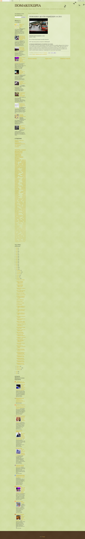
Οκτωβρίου (19, 270)
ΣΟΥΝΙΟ (21, 238)
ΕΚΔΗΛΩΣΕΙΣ (23, 165)
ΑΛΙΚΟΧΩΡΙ (24, 222)
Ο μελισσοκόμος (19, 304)
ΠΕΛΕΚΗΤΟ (24, 234)
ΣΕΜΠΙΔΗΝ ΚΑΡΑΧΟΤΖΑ (20, 191)
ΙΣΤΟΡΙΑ (16, 176)
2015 (17, 262)
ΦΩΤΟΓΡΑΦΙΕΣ (19, 157)
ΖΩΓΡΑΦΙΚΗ (17, 213)
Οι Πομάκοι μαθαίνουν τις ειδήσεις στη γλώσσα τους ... (21, 307)
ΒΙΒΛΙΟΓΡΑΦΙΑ (23, 167)
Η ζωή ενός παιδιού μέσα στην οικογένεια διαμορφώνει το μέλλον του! (20, 407)
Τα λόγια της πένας (19, 501)
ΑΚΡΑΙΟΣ (19, 222)
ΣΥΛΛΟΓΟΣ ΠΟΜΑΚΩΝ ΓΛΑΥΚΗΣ (20, 220)
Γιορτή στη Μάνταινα (20, 299)
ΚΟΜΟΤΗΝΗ (17, 188)
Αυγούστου (19, 273)
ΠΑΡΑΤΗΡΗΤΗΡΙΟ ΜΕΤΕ (20, 475)
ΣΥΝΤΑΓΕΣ (16, 221)
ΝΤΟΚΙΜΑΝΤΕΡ (17, 217)
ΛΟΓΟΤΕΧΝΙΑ (19, 216)
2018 (17, 257)
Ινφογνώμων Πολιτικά (20, 465)
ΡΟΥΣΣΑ (16, 209)
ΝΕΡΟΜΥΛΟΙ (17, 198)
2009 (17, 373)
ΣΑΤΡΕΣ (20, 186)
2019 (17, 256)
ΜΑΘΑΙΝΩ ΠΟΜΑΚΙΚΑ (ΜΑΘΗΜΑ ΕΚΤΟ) (22, 115)
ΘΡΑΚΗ (16, 168)
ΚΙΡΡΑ (15, 232)
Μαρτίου (18, 366)
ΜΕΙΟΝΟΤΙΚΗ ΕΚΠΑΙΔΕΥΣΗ (18, 152)
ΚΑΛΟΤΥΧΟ (24, 197)
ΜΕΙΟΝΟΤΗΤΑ (18, 171)
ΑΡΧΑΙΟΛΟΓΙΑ (17, 194)
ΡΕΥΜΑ (16, 219)
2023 (17, 249)
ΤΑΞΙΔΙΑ (20, 239)
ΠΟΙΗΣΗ (24, 173)
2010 (17, 371)
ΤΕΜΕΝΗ (24, 185)
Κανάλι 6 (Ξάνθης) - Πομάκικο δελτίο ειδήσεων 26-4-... (20, 285)
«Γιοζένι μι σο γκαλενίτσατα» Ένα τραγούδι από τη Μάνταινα (22, 48)
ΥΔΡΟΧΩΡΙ (20, 240)
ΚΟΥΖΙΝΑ (19, 232)
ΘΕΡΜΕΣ (16, 184)
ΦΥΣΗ (16, 189)
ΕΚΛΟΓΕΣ (17, 173)
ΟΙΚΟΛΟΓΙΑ (24, 200)
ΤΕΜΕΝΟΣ (24, 239)
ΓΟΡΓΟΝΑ (20, 199)
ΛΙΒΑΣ (16, 216)
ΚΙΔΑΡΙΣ (19, 231)
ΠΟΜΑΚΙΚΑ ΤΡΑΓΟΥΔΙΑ (18, 155)
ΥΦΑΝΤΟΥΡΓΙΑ (21, 241)
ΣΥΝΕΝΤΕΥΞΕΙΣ (23, 192)
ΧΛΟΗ (25, 221)
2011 (17, 269)
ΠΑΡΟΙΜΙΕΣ (17, 190)
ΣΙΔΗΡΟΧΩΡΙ (24, 237)
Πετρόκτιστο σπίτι (19, 301)
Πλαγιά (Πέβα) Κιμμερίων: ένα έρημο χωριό (21, 291)
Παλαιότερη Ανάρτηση (65, 58)
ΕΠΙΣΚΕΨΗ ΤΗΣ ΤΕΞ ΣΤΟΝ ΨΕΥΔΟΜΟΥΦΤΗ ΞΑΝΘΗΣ (20, 477)
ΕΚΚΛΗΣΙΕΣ (17, 212)
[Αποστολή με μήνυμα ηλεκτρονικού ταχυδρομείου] (51, 52)
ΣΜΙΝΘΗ (24, 168)
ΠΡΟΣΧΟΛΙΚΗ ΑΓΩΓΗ (22, 236)
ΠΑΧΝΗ (24, 190)
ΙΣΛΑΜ (16, 200)
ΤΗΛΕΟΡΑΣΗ (16, 240)
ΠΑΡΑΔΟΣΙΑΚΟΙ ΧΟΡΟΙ (19, 218)
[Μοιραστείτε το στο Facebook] (54, 52)
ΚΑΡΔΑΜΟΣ (17, 214)
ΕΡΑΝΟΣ (24, 212)
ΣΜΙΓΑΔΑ (18, 238)
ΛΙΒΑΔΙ (24, 193)
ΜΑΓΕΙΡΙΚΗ (16, 195)
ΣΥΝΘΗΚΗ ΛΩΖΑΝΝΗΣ (22, 209)
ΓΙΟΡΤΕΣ (24, 175)
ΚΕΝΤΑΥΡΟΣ (23, 189)
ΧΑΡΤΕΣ (24, 186)
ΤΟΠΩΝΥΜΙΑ (23, 188)
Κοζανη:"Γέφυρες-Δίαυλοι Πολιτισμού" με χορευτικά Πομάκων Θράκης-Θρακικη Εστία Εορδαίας (20, 60)
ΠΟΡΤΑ (24, 218)
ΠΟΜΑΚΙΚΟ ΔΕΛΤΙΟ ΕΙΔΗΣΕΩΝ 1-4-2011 (20, 364)
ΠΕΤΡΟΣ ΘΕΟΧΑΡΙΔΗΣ (18, 235)
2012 (17, 267)
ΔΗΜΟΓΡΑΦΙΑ (23, 210)
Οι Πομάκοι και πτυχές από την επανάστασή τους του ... (21, 350)
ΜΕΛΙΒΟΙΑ (24, 216)
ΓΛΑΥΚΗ (20, 164)
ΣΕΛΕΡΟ (20, 237)
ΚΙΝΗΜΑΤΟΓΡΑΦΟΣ (23, 231)
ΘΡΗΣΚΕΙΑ (17, 193)
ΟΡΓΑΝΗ (20, 234)
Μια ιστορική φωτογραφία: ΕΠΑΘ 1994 (21, 328)
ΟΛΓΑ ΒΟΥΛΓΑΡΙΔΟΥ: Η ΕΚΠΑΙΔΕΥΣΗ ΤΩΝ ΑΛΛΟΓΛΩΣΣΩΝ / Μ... (21, 353)
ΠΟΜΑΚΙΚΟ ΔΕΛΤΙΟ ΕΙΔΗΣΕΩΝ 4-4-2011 (20, 356)
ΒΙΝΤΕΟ (16, 163)
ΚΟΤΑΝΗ (24, 215)
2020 (17, 254)
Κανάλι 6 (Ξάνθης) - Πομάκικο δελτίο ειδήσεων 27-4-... (20, 282)
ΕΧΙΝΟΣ (16, 174)
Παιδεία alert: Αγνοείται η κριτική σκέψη (20, 466)
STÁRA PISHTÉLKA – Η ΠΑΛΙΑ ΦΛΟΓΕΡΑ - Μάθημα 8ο (21, 340)
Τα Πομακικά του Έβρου (21, 279)
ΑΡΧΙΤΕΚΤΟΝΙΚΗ (18, 172)
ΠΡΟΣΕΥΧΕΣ (16, 236)
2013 (17, 265)
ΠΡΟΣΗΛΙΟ (24, 184)
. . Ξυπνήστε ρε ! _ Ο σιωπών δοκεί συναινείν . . (20, 382)
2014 (17, 264)
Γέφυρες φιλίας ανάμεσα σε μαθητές (21, 343)
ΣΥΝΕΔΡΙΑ (17, 192)
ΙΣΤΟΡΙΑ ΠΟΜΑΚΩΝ (18, 159)
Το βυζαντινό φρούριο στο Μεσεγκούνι (21, 319)
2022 (17, 251)
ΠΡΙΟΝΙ (25, 235)
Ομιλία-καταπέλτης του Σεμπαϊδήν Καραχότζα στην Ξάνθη (22, 72)
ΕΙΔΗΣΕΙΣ (24, 199)
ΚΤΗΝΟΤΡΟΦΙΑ (23, 232)
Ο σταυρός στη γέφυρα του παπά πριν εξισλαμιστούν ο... (21, 324)
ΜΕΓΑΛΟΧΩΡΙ (17, 233)
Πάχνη (15, 237)
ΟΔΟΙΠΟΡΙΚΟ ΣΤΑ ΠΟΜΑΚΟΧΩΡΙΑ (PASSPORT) (20, 143)
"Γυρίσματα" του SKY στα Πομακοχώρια (21, 330)
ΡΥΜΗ (18, 237)
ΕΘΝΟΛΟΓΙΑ (17, 211)
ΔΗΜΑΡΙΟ (24, 171)
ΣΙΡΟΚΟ (16, 238)
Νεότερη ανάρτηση (32, 58)
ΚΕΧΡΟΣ (19, 200)
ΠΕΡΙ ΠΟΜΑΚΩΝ (18, 145)
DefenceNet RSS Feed (20, 398)
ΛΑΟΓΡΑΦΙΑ (23, 179)
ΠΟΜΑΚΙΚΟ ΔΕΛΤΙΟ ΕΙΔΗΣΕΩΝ (41, 54)
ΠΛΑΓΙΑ (22, 235)
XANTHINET (17, 146)
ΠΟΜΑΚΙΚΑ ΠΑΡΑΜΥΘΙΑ (20, 170)
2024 (17, 248)
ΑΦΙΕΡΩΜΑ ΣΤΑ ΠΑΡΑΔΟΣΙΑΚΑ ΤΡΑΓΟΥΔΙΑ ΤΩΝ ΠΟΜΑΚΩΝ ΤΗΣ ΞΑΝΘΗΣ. (22, 38)
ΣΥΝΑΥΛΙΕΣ (24, 238)
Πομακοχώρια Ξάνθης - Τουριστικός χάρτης (21, 25)
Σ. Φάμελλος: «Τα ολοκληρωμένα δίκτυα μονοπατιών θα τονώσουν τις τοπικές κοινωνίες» (20, 400)
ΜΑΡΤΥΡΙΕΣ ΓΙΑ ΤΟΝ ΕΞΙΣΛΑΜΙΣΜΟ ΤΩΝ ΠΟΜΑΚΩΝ (22, 127)
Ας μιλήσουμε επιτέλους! (20, 416)
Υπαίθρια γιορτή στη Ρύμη (21, 294)
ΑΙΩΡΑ (15, 222)
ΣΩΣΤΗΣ (16, 239)
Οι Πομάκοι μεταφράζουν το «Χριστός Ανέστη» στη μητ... (21, 297)
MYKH (16, 210)
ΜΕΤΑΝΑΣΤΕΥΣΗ (23, 233)
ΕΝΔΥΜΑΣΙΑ (21, 212)
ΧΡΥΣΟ (24, 241)
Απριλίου (18, 278)
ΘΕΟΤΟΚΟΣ (24, 213)
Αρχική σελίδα (48, 58)
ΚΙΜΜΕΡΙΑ (17, 179)
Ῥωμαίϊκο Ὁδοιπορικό (20, 514)
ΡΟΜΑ (20, 219)
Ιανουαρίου (19, 369)
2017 (17, 259)
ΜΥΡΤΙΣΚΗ (16, 234)
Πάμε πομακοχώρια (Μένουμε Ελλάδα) (20, 333)
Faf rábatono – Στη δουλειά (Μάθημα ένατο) (21, 338)
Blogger (43, 536)
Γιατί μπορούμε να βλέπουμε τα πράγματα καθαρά (21, 346)
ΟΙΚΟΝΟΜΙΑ (23, 187)
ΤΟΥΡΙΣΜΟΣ (21, 221)
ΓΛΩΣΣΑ (33, 54)
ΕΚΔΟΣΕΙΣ (24, 211)
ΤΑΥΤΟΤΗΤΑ (17, 185)
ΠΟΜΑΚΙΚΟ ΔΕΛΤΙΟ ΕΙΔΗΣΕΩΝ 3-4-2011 (20, 359)
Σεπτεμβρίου (19, 272)
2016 (17, 261)
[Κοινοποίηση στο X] (53, 52)
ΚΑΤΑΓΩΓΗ (24, 194)
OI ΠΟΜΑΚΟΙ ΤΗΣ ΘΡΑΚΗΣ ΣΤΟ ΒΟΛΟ (21, 335)
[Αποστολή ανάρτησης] (49, 52)
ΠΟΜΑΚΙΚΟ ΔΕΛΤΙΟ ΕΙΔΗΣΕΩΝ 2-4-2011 (20, 361)
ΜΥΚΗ (24, 172)
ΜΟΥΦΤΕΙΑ (17, 186)
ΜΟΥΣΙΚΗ (24, 195)
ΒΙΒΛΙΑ (20, 198)
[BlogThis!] (52, 52)
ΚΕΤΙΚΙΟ (16, 231)
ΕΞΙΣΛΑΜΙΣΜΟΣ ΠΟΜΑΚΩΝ (20, 178)
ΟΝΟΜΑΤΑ (24, 217)
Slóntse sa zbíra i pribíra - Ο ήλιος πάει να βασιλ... (21, 322)
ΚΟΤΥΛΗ (16, 187)
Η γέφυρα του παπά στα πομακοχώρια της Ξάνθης (22, 83)
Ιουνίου (18, 275)
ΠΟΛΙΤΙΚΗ (17, 150)
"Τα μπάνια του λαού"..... (23, 503)
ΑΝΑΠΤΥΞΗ (19, 210)
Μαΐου (18, 276)
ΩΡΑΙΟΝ (24, 177)
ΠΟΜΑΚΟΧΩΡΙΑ (28, 5)
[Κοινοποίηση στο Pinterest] (55, 52)
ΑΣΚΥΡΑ (19, 189)
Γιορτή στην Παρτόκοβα (20, 293)
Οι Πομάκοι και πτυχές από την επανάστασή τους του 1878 (22, 105)
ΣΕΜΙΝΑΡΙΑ (24, 219)
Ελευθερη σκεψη (19, 448)
